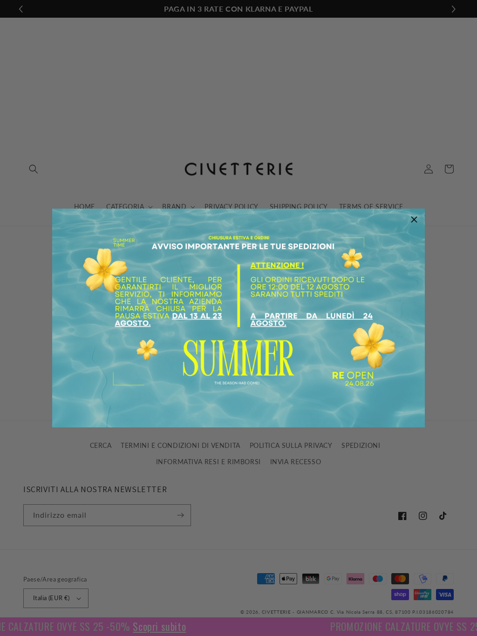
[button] (414, 219)
